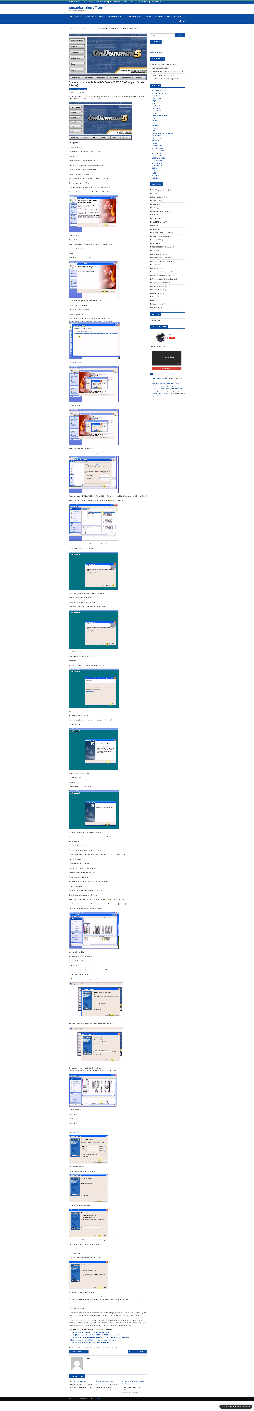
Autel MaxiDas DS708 (159, 93)
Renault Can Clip (157, 165)
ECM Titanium (156, 111)
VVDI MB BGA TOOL (158, 175)
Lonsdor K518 (156, 240)
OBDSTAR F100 (157, 155)
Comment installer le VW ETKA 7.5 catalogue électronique (90, 1342)
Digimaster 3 (156, 108)
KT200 (154, 225)
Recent (153, 346)
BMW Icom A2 (156, 98)
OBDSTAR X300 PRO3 (159, 150)
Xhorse (154, 297)
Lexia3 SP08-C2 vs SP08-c (160, 378)
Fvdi (153, 118)
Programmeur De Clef (159, 275)
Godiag (154, 215)
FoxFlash (155, 204)
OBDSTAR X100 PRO (158, 158)
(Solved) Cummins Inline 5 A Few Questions (132, 1388)
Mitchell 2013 (88, 1347)
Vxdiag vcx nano (157, 293)
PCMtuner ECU (156, 268)
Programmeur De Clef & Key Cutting (163, 279)
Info (165, 346)
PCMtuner (155, 265)
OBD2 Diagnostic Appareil (101, 1)
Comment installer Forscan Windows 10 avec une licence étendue (92, 1340)
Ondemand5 (114, 1347)
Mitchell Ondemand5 (102, 1347)
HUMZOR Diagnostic (158, 222)
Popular (159, 346)
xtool (153, 300)
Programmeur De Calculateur (161, 272)
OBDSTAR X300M (157, 163)
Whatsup (89, 1)
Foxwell (154, 208)
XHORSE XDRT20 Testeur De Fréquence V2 (165, 79)
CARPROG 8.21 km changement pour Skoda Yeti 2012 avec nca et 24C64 (80, 1352)
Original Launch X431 (158, 254)
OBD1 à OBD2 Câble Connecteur (162, 247)
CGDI (153, 193)
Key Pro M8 (155, 126)
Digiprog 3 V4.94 (157, 106)
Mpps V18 (155, 143)
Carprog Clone (156, 101)
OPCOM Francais (157, 148)
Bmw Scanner (156, 96)
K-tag (154, 128)
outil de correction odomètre (161, 257)
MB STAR (155, 243)
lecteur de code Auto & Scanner (162, 233)
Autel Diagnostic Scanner (160, 190)
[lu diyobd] (160, 337)
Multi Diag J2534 (157, 138)
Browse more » (166, 369)
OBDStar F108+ (157, 160)
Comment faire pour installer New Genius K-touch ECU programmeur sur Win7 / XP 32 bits (100, 1337)
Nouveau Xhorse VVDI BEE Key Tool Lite (164, 64)
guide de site (156, 218)
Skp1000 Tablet (157, 136)
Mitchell (79, 1347)
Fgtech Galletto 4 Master (159, 116)
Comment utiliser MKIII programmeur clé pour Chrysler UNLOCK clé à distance (138, 1352)
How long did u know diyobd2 (161, 393)
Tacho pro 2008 (157, 145)
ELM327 (154, 113)
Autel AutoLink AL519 (159, 91)
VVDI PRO (155, 178)
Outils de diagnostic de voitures (162, 261)
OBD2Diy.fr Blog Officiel (86, 8)
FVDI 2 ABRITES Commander (161, 211)
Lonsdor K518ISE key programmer (163, 133)
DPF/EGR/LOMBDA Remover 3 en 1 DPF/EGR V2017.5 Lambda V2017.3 (81, 1386)
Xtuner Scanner (157, 304)
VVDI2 (154, 173)
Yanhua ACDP (156, 307)
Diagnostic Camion (158, 197)
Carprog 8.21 (156, 103)
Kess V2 (154, 123)
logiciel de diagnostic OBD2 (78, 89)
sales (83, 92)
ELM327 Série (156, 200)
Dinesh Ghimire (96, 1398)
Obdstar (154, 250)
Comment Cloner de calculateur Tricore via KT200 (167, 71)
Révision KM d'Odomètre (160, 282)
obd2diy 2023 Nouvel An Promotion (163, 75)
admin (113, 1390)
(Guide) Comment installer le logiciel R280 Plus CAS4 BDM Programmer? (95, 1335)
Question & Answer (156, 1)
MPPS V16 (155, 140)
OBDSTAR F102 (157, 153)
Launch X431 (156, 229)
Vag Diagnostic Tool (158, 286)
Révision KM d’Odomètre (142, 1)
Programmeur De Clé (127, 1)
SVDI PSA (155, 168)
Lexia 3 (154, 130)
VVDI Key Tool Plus (158, 290)
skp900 (154, 170)
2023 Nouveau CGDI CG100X (160, 68)
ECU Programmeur (115, 1)
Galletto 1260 (156, 121)
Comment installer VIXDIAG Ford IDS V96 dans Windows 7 (90, 1332)
